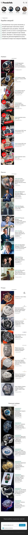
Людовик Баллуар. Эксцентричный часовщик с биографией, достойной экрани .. (20, 220)
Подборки (3, 56)
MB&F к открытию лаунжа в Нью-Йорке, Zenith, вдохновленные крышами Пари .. (19, 478)
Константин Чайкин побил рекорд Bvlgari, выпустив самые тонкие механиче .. (20, 362)
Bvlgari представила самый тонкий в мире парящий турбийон (19, 349)
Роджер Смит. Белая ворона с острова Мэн (19, 207)
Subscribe (22, 525)
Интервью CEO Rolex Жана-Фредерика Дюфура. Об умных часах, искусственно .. (20, 194)
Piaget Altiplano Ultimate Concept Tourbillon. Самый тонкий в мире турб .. (20, 388)
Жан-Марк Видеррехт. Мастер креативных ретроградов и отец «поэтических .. (20, 246)
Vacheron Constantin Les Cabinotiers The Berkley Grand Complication (20, 375)
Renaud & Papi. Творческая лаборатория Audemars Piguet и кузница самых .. (20, 273)
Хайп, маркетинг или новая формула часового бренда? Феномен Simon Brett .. (20, 181)
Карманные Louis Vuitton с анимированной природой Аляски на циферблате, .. (20, 465)
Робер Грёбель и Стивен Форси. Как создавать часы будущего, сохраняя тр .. (20, 260)
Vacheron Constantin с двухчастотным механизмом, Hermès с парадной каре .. (20, 504)
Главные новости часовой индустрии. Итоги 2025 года (20, 92)
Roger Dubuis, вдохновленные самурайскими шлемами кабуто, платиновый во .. (20, 452)
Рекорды (3, 287)
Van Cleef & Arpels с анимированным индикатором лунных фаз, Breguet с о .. (20, 491)
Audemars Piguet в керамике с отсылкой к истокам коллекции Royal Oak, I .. (20, 426)
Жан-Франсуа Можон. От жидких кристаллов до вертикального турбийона (20, 233)
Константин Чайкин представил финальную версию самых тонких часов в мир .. (20, 309)
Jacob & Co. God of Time (20, 296)
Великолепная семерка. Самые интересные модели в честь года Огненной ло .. (20, 65)
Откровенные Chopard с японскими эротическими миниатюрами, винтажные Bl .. (20, 413)
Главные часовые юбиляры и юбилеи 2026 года (20, 79)
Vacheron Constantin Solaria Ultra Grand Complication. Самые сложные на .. (19, 322)
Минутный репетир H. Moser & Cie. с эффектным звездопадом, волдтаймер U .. (20, 439)
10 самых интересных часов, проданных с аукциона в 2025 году (20, 104)
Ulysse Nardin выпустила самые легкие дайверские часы (20, 336)
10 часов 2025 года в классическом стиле (20, 144)
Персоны (3, 172)
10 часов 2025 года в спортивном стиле (20, 131)
